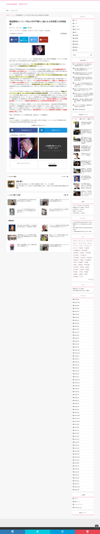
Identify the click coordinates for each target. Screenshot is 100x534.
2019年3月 (76, 371)
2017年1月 (76, 448)
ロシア (76, 248)
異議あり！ (76, 47)
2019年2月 (76, 373)
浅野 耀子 (30, 27)
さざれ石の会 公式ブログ (17, 4)
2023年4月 (76, 311)
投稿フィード (77, 501)
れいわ (76, 240)
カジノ (76, 243)
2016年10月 (77, 457)
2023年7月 (76, 308)
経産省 (87, 267)
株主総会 (76, 41)
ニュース (76, 26)
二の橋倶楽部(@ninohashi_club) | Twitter (82, 231)
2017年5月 (76, 436)
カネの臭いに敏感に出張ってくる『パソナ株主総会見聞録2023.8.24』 (83, 69)
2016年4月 (76, 475)
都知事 (76, 274)
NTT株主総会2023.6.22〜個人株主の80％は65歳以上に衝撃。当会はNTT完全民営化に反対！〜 (83, 79)
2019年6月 (76, 362)
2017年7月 (76, 430)
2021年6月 (76, 335)
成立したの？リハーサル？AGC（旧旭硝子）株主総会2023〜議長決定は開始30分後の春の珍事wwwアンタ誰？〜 (83, 95)
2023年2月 (76, 314)
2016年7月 (76, 466)
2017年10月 (77, 421)
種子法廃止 (87, 264)
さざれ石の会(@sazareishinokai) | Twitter (82, 222)
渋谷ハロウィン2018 (33, 30)
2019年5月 (76, 365)
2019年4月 (76, 367)
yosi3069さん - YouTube (78, 209)
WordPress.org (77, 507)
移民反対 (81, 264)
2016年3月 (76, 477)
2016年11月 (77, 454)
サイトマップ (14, 10)
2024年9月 (76, 299)
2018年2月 (76, 409)
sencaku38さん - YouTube (79, 213)
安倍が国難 (85, 250)
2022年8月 (76, 317)
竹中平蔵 (76, 267)
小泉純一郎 (84, 255)
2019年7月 (76, 359)
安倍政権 (25, 30)
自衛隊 (87, 269)
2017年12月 (77, 415)
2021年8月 (76, 329)
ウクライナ (90, 240)
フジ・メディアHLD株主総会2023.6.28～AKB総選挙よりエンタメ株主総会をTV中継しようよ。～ (83, 85)
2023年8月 (76, 305)
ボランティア (89, 245)
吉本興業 (87, 248)
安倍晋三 (82, 252)
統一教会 (76, 269)
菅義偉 (86, 271)
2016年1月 (76, 483)
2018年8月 (76, 391)
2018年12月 (77, 379)
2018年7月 (76, 394)
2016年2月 (76, 480)
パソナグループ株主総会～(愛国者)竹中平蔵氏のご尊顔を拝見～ (83, 106)
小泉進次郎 (77, 257)
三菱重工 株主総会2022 (79, 109)
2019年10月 (77, 353)
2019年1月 (76, 376)
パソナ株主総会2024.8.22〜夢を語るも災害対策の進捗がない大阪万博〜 (83, 64)
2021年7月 (76, 332)
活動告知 (76, 44)
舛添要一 (76, 271)
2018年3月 (76, 406)
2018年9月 (76, 388)
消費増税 (81, 262)
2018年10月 (77, 385)
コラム (12, 15)
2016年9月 (76, 460)
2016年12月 (77, 451)
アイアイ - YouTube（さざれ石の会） (81, 205)
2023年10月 (77, 302)
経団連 (82, 267)
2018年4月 (76, 403)
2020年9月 (76, 341)
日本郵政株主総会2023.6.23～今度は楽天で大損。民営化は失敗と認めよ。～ (83, 73)
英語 (82, 271)
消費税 (86, 262)
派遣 (75, 262)
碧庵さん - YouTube (77, 211)
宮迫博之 (89, 252)
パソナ (82, 245)
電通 (86, 274)
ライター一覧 (65, 176)
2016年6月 (76, 469)
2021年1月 (76, 338)
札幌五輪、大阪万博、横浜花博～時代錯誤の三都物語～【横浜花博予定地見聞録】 (83, 101)
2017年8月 (76, 427)
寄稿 (75, 32)
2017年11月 (77, 418)
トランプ (18, 30)
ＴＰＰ (12, 30)
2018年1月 (76, 412)
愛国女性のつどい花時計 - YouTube (81, 207)
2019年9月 (76, 356)
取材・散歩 (76, 29)
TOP (7, 10)
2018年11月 (77, 382)
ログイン (76, 498)
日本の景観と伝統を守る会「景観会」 (81, 290)
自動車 (41, 30)
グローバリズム (83, 243)
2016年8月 (76, 463)
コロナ (90, 243)
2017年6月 (76, 433)
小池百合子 (77, 255)
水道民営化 (88, 259)
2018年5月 (76, 400)
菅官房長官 (48, 30)
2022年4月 (76, 323)
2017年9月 (76, 424)
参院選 (81, 248)
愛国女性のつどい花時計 (78, 288)
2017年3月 (76, 442)
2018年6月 (76, 397)
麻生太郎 (76, 276)
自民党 (82, 269)
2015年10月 (77, 486)
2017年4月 (76, 439)
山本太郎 (83, 257)
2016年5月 (76, 472)
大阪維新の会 (77, 250)
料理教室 (76, 38)
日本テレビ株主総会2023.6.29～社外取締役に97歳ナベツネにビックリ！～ (83, 89)
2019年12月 (77, 350)
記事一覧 (66, 195)
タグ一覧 (91, 279)
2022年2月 (76, 326)
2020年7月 (76, 344)
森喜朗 (82, 259)
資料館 (75, 50)
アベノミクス (82, 240)
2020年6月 (76, 347)
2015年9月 (76, 489)
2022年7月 (76, 320)
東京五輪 (90, 257)
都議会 (81, 274)
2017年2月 (76, 445)
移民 (75, 264)
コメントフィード (78, 504)
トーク (75, 23)
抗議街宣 (76, 35)
